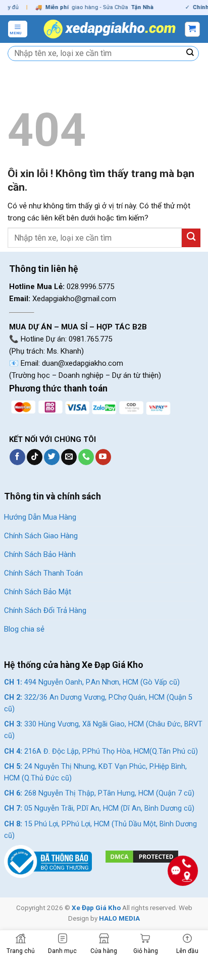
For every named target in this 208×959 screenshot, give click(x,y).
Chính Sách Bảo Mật (37, 591)
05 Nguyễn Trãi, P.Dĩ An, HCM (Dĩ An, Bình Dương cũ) (99, 808)
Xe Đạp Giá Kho (96, 908)
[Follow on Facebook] (17, 457)
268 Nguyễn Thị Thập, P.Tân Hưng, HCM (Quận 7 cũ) (99, 793)
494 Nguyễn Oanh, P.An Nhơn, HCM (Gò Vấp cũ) (92, 682)
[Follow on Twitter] (52, 457)
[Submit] (190, 53)
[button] (17, 29)
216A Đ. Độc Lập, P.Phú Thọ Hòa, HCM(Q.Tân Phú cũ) (101, 751)
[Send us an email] (69, 457)
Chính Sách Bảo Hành (40, 554)
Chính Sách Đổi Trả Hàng (45, 610)
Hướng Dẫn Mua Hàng (40, 517)
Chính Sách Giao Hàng (41, 535)
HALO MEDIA (119, 918)
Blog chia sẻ (24, 629)
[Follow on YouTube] (103, 457)
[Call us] (86, 457)
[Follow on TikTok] (34, 457)
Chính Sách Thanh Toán (43, 573)
